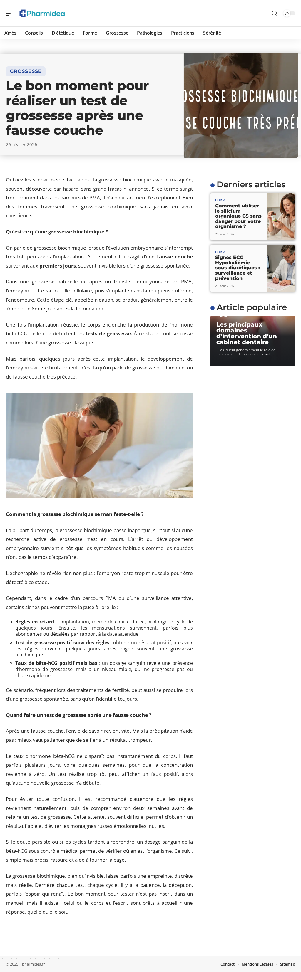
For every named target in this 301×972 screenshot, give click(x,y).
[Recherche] (274, 13)
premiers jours (57, 265)
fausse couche (175, 256)
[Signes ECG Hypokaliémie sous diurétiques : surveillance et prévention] (281, 268)
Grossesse (25, 71)
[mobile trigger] (11, 13)
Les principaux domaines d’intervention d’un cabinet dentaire (246, 333)
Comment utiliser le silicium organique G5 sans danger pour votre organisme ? (238, 216)
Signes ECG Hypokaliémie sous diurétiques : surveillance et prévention (237, 268)
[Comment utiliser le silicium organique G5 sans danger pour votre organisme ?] (281, 216)
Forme (221, 200)
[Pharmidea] (42, 13)
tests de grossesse (108, 333)
